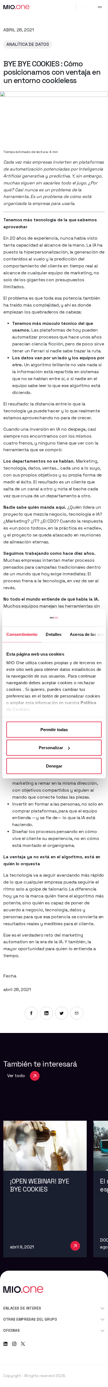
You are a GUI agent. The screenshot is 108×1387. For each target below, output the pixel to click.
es (68, 7)
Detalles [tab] (53, 634)
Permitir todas (54, 729)
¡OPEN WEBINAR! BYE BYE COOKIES (39, 1185)
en (83, 7)
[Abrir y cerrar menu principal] (100, 7)
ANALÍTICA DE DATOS (27, 44)
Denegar (54, 765)
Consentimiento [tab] (21, 634)
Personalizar (51, 747)
